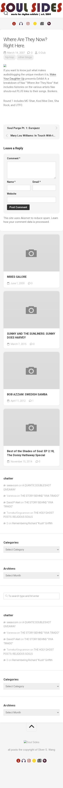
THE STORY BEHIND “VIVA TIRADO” (39, 495)
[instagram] (27, 24)
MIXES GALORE (17, 276)
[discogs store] (49, 24)
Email (37, 181)
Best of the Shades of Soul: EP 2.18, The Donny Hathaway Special (30, 453)
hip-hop (9, 57)
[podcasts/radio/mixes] (21, 24)
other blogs (25, 57)
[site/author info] (14, 24)
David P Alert (13, 502)
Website (11, 193)
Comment (13, 158)
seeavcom (12, 485)
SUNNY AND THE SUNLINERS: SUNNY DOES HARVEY (31, 335)
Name (11, 181)
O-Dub (42, 52)
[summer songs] (34, 24)
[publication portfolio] (42, 24)
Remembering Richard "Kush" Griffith (32, 523)
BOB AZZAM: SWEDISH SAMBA (27, 394)
